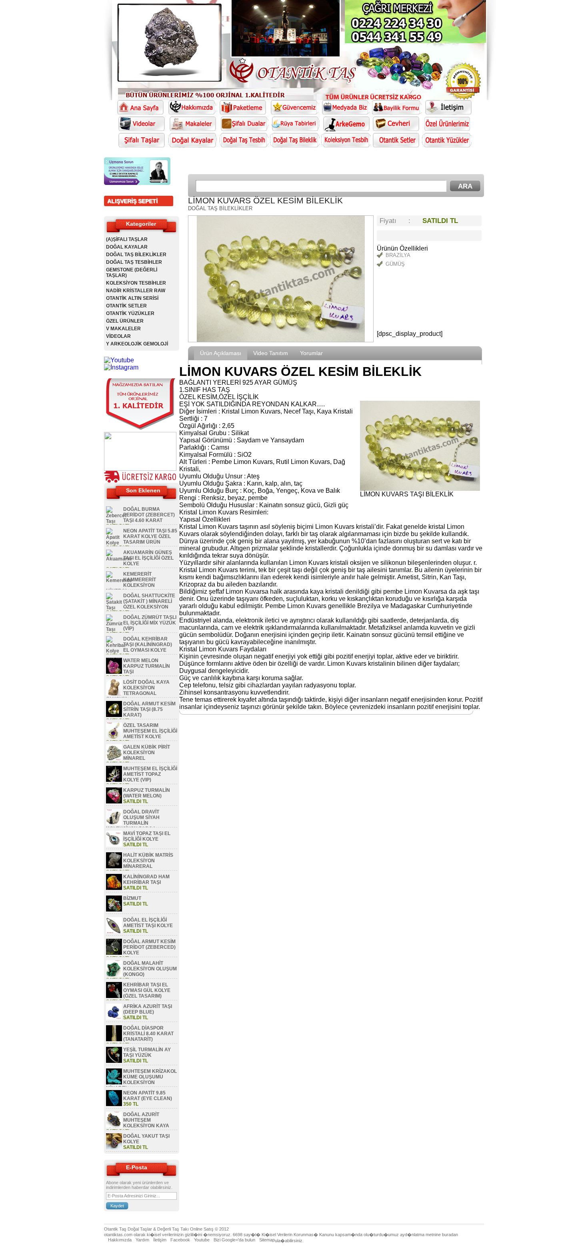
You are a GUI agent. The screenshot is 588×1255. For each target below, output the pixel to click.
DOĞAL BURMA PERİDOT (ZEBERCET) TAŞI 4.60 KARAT (149, 514)
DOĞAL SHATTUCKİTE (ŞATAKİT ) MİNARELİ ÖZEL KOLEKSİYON (149, 601)
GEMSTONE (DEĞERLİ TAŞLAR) (131, 272)
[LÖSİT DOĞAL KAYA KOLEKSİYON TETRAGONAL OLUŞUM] (114, 694)
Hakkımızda (120, 1239)
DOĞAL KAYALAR (127, 247)
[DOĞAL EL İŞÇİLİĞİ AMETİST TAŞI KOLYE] (114, 931)
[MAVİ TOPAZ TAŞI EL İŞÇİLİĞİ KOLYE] (114, 845)
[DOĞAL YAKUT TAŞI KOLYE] (114, 1148)
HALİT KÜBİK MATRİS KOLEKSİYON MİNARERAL (148, 860)
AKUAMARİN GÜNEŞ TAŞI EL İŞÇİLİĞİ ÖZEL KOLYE (148, 558)
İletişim (159, 1239)
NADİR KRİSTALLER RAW (135, 290)
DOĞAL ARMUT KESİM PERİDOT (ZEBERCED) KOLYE (149, 947)
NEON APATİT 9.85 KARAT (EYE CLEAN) (147, 1095)
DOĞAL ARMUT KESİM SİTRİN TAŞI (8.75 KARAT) (149, 709)
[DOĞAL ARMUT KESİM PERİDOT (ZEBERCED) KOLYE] (114, 953)
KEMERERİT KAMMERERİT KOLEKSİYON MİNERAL (131, 582)
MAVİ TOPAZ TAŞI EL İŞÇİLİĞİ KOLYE (146, 836)
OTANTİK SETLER (126, 306)
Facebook (180, 1239)
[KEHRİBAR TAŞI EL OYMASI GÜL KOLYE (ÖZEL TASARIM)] (114, 996)
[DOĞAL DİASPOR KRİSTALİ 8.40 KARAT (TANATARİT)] (114, 1039)
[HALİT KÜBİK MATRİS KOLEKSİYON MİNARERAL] (114, 866)
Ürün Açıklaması (220, 353)
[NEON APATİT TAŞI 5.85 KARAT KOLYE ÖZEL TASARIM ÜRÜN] (114, 543)
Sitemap (267, 1239)
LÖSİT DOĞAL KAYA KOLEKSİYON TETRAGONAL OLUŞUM (138, 690)
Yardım (142, 1239)
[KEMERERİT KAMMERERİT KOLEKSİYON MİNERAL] (119, 580)
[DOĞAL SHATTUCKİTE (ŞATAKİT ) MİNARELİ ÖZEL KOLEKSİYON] (114, 607)
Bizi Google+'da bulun (234, 1239)
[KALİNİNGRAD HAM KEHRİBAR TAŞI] (114, 888)
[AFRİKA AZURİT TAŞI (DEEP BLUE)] (114, 1018)
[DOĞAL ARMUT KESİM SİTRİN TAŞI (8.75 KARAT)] (114, 715)
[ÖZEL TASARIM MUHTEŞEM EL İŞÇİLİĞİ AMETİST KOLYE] (114, 737)
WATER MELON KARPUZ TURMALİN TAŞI (146, 666)
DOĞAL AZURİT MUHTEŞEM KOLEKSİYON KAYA (146, 1120)
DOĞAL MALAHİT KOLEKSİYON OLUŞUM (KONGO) (150, 968)
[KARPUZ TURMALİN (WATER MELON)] (114, 802)
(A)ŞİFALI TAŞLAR (127, 239)
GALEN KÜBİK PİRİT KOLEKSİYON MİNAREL (146, 752)
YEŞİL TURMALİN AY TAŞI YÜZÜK (147, 1052)
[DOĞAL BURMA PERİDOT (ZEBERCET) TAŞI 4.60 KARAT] (116, 521)
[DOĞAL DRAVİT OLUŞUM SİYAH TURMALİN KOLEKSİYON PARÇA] (114, 823)
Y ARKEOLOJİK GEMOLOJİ (137, 344)
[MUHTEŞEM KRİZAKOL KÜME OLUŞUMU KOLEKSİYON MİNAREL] (114, 1083)
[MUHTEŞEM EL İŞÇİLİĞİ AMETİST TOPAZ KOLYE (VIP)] (114, 780)
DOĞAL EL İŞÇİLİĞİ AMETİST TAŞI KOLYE (148, 922)
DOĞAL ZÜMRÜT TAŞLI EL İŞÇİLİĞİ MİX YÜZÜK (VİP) (149, 622)
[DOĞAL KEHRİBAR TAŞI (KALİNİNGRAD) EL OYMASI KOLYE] (116, 651)
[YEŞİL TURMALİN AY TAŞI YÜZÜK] (114, 1061)
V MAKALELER (123, 328)
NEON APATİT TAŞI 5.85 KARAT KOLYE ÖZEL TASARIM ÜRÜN (150, 536)
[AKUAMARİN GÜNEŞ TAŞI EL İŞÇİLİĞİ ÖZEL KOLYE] (118, 559)
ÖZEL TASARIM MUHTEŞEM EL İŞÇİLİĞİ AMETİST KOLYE (150, 731)
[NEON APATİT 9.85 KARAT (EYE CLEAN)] (114, 1104)
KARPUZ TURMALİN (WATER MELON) (146, 793)
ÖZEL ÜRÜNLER (125, 321)
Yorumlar (311, 353)
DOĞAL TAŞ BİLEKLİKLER (136, 254)
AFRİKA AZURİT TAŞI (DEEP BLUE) (147, 1009)
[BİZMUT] (114, 910)
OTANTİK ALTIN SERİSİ (132, 298)
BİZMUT (132, 898)
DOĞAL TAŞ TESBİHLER (134, 262)
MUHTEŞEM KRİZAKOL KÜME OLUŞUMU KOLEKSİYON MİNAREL (141, 1079)
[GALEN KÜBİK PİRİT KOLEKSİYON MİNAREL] (114, 758)
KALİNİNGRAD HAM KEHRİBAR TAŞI (146, 879)
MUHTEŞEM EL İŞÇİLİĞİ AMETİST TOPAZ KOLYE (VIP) (150, 774)
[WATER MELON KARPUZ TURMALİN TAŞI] (114, 672)
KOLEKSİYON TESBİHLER (136, 283)
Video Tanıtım (270, 353)
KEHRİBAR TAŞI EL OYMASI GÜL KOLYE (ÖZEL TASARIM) (146, 990)
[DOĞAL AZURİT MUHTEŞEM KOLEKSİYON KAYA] (114, 1126)
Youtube (202, 1239)
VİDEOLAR (118, 336)
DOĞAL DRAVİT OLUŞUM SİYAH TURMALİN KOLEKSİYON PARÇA (133, 820)
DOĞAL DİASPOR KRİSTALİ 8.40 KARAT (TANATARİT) (148, 1033)
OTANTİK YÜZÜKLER (130, 313)
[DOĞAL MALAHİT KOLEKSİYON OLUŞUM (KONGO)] (114, 975)
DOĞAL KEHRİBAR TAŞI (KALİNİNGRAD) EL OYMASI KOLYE (147, 644)
